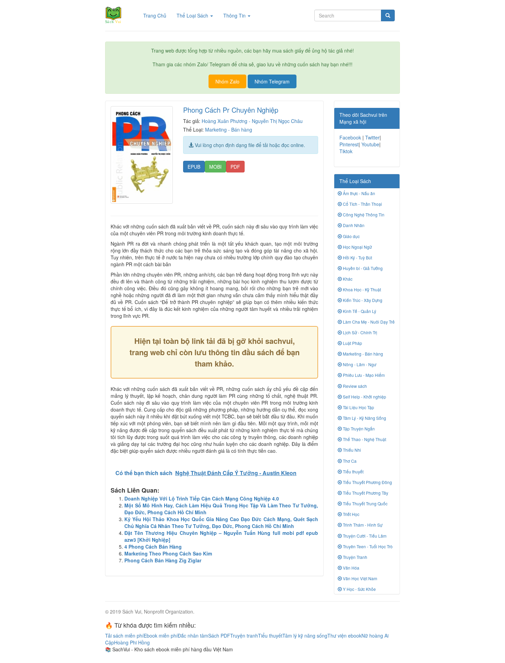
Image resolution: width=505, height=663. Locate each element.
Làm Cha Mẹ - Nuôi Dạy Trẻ (368, 322)
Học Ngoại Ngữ (357, 247)
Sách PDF (219, 635)
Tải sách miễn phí (124, 635)
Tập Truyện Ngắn (358, 428)
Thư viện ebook (344, 635)
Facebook (350, 137)
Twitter (372, 137)
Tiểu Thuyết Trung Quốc (365, 503)
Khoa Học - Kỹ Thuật (361, 289)
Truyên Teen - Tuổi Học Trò (367, 546)
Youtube (370, 144)
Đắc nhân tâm (193, 635)
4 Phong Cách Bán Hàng (153, 546)
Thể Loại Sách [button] (193, 15)
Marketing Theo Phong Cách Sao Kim (168, 553)
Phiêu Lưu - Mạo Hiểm (363, 375)
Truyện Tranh (354, 557)
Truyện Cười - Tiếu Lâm (364, 536)
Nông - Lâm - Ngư (359, 364)
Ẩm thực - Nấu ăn (358, 193)
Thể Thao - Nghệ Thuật (364, 439)
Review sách (354, 386)
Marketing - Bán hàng (228, 129)
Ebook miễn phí (161, 635)
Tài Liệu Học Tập (358, 407)
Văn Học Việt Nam (359, 578)
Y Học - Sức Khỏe (359, 589)
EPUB (194, 166)
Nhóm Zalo (227, 81)
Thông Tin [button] (235, 15)
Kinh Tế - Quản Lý (359, 311)
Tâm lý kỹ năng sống (304, 635)
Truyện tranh (244, 635)
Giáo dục (351, 236)
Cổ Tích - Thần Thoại (362, 204)
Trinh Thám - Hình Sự (362, 525)
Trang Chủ (157, 15)
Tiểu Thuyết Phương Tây (365, 493)
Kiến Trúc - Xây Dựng (362, 300)
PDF (235, 166)
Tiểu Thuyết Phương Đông (367, 482)
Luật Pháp (352, 343)
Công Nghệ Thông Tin (363, 214)
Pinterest (349, 144)
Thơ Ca (349, 461)
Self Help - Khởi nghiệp (364, 397)
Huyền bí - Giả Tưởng (362, 268)
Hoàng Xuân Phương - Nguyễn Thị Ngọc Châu (252, 120)
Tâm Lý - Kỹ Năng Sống (364, 418)
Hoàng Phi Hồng (132, 642)
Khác (347, 279)
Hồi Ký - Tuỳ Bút (357, 257)
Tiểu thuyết (352, 471)
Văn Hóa (350, 568)
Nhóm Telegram (272, 81)
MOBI (215, 166)
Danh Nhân (353, 225)
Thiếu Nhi (351, 450)
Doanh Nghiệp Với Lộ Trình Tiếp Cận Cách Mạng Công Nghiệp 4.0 (201, 498)
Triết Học (350, 514)
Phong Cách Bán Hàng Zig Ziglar (162, 560)
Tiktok (345, 151)
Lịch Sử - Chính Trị (359, 332)
